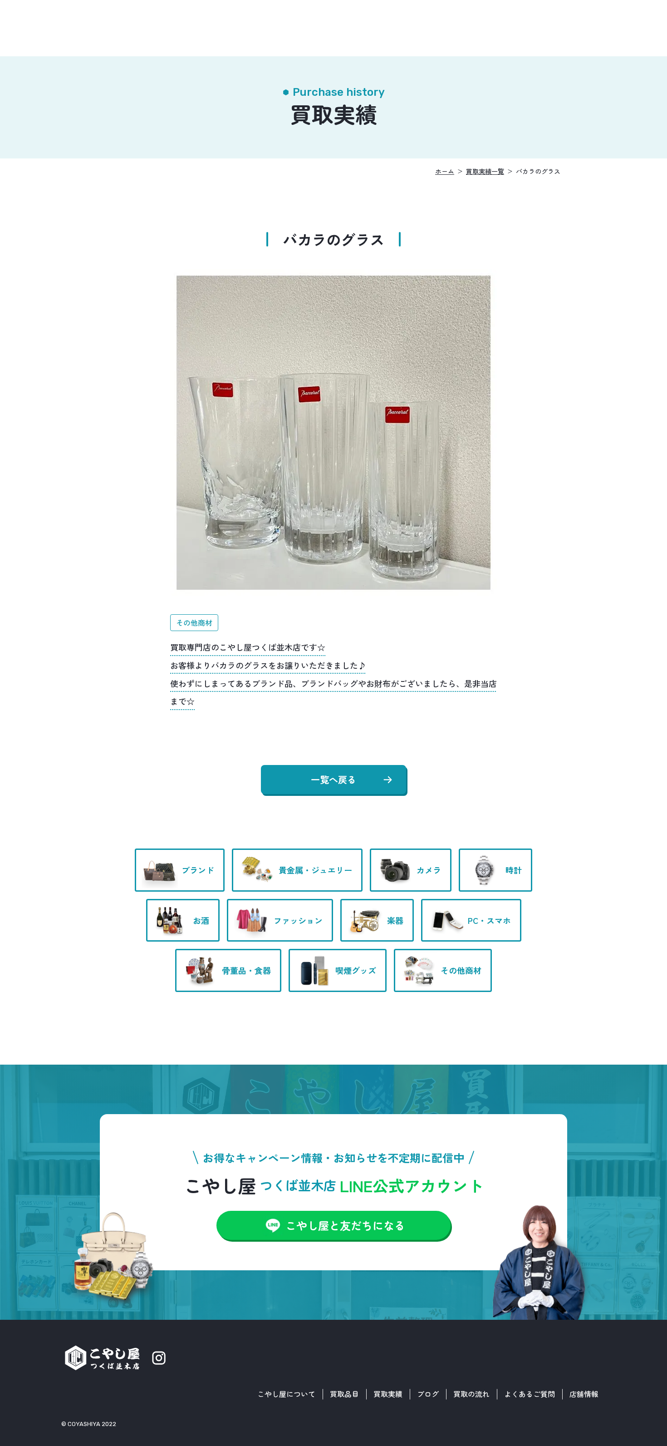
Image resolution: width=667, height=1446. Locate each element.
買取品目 (344, 1393)
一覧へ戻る (333, 779)
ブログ (428, 1393)
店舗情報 (583, 1393)
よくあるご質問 (529, 1393)
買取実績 (387, 1393)
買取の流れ (471, 1393)
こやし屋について (286, 1393)
